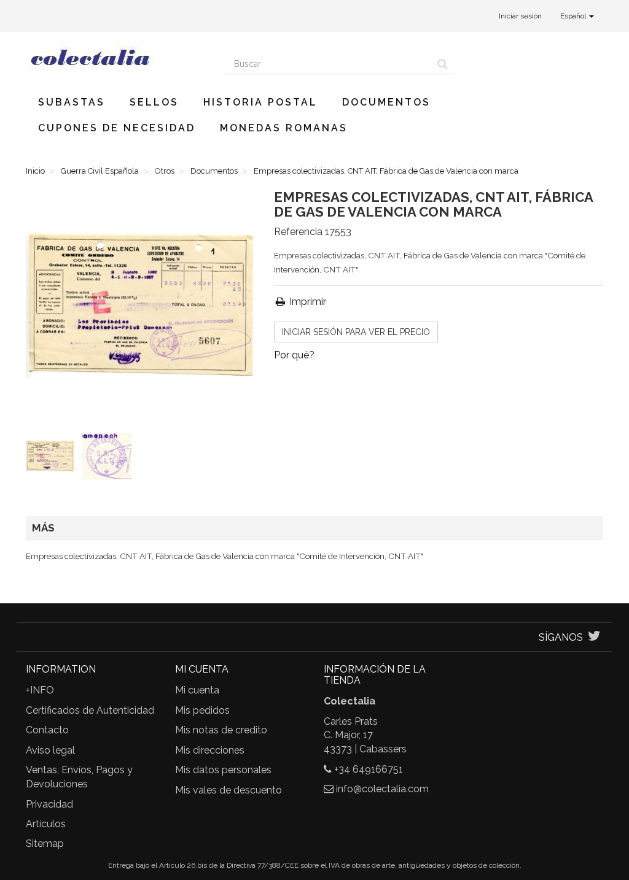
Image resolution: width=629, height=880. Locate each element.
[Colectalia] (116, 57)
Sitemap (45, 843)
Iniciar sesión (520, 16)
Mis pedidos (202, 710)
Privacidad (49, 804)
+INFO (40, 690)
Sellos (154, 102)
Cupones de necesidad (116, 128)
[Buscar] (442, 63)
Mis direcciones (209, 750)
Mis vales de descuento (228, 790)
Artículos (46, 824)
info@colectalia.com (382, 789)
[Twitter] (594, 637)
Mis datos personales (223, 770)
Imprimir (306, 301)
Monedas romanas (284, 128)
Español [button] (574, 16)
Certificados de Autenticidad (90, 710)
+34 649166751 (368, 769)
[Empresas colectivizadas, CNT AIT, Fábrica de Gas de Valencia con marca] (53, 458)
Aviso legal (50, 750)
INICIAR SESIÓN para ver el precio (356, 332)
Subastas (71, 102)
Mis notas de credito (221, 730)
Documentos (386, 102)
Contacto (47, 730)
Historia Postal (260, 102)
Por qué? (294, 355)
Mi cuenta (197, 690)
